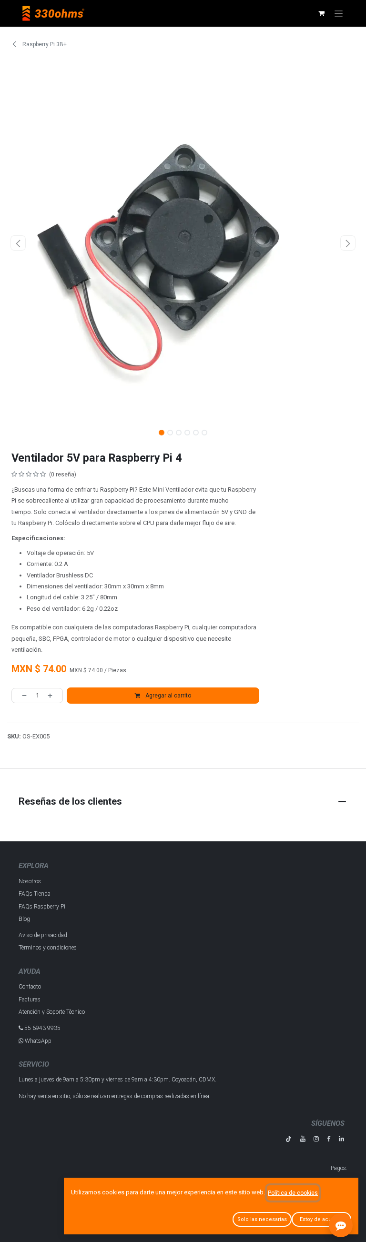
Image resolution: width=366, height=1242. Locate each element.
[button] (18, 243)
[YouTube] (302, 1139)
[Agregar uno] (52, 695)
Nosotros (30, 881)
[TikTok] (289, 1139)
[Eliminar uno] (21, 695)
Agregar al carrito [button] (167, 695)
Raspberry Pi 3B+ (44, 44)
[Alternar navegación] (338, 13)
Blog (24, 919)
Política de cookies (293, 1193)
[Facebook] (328, 1139)
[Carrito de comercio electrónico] (321, 13)
